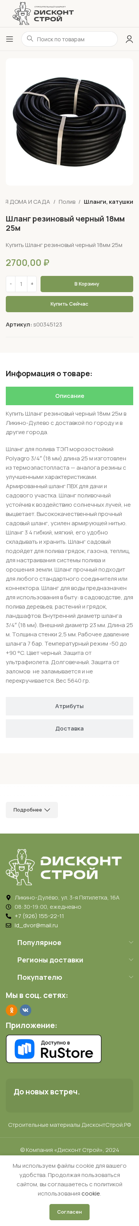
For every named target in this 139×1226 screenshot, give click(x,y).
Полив (67, 202)
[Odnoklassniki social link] (11, 1010)
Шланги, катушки (108, 202)
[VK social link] (25, 1010)
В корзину (87, 283)
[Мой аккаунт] (129, 39)
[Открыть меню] (9, 39)
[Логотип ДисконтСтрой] (43, 13)
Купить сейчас (69, 303)
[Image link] (64, 866)
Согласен (69, 1211)
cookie (90, 1193)
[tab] (69, 396)
